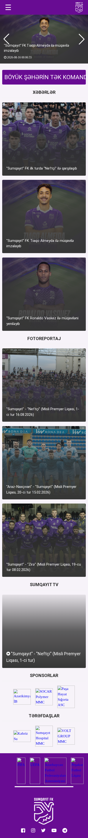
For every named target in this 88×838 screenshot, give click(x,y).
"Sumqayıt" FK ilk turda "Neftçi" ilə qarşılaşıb (41, 168)
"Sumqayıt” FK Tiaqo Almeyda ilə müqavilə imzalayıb (36, 48)
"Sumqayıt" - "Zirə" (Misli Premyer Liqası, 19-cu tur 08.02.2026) (43, 567)
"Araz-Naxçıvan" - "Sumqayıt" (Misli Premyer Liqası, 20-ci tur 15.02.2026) (41, 489)
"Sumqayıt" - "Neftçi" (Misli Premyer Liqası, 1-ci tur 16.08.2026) (42, 412)
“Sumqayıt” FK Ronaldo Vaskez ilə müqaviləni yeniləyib (42, 321)
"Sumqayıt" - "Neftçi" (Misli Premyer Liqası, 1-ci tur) (43, 657)
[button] (81, 39)
